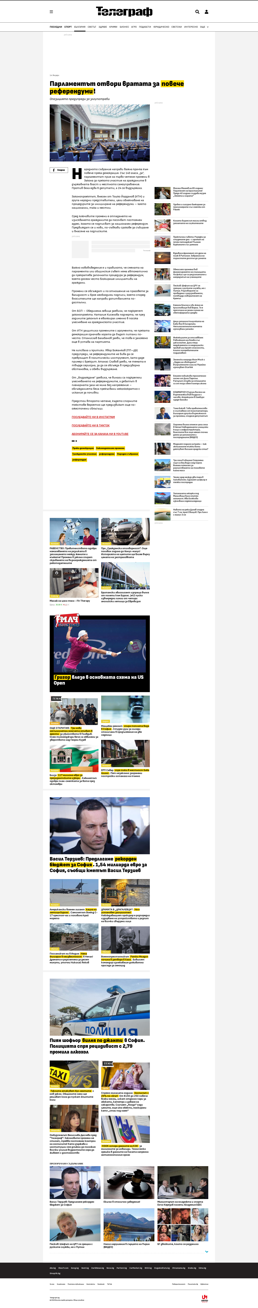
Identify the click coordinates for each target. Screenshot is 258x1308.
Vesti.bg (85, 1268)
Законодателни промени (110, 448)
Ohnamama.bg (178, 1268)
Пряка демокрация (83, 448)
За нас (52, 1284)
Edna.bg (202, 1268)
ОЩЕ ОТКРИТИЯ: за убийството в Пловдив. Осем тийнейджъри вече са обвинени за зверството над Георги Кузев (74, 734)
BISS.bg (148, 1268)
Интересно (191, 27)
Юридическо (161, 27)
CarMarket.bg (135, 1268)
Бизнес (124, 27)
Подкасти (145, 27)
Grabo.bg (192, 1268)
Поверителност (178, 1284)
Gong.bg (75, 1268)
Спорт (68, 27)
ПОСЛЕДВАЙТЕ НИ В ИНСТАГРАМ (93, 417)
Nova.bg (110, 1268)
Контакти (91, 1284)
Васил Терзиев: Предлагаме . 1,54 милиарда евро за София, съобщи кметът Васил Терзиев (98, 865)
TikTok (109, 1284)
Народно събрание (127, 454)
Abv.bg (53, 1268)
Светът (92, 27)
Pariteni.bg (122, 1268)
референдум (79, 460)
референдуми (106, 454)
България (79, 27)
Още (202, 27)
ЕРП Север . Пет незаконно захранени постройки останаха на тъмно (125, 773)
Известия (204, 1284)
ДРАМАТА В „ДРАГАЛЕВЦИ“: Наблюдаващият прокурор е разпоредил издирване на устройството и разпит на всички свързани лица (125, 915)
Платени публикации (76, 1284)
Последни (56, 27)
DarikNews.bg (97, 1268)
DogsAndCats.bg (162, 1268)
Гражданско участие (84, 454)
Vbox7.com (63, 1268)
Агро (134, 27)
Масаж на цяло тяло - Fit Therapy (70, 601)
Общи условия (78, 1300)
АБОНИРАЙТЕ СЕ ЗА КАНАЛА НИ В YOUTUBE (100, 433)
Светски (176, 27)
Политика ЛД (193, 1284)
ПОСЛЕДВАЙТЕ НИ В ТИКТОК (91, 425)
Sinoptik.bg (55, 1273)
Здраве (103, 27)
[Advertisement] (99, 487)
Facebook (101, 1284)
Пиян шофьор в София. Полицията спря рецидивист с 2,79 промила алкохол (97, 1046)
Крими (113, 27)
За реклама (61, 1284)
